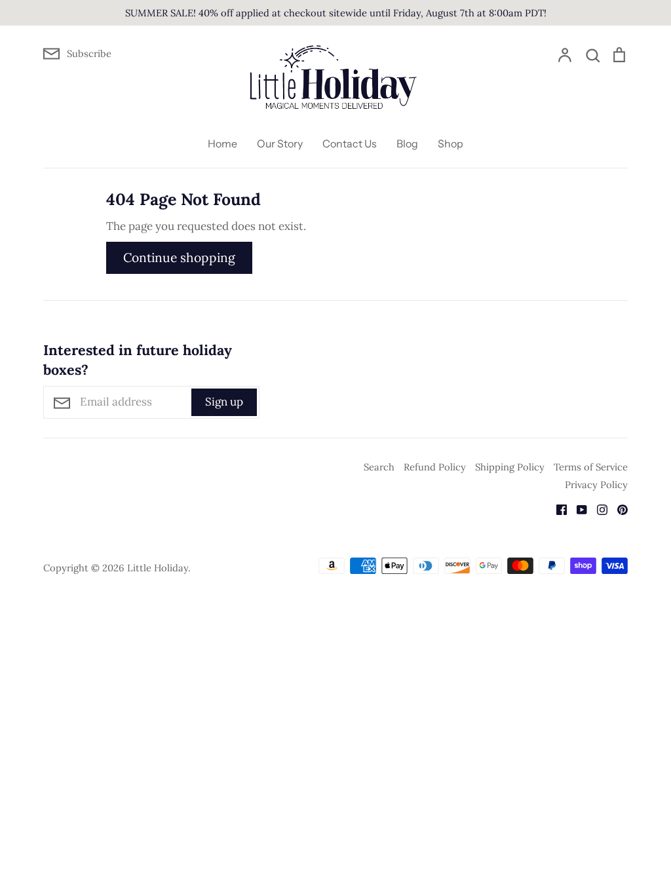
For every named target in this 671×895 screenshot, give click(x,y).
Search (379, 467)
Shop (450, 143)
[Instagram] (597, 508)
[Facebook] (556, 508)
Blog (407, 143)
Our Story (280, 143)
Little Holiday (157, 568)
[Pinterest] (617, 508)
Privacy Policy (596, 484)
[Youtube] (577, 508)
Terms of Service (591, 467)
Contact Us (349, 143)
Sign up (224, 401)
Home (222, 143)
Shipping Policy (510, 467)
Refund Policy (435, 467)
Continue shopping (179, 257)
